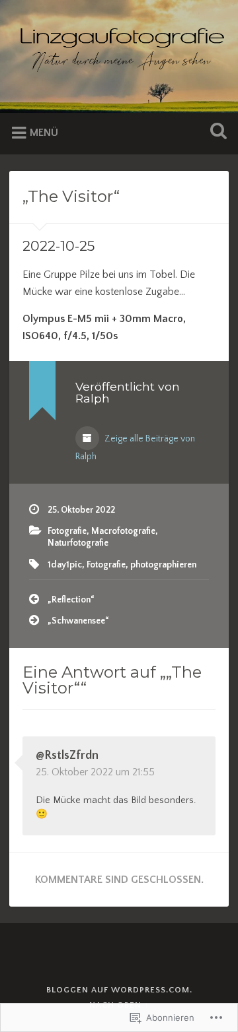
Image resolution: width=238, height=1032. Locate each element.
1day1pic (65, 565)
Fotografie (67, 531)
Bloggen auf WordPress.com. (119, 989)
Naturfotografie (78, 543)
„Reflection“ (71, 600)
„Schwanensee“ (78, 621)
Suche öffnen (215, 132)
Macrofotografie (123, 531)
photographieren (163, 565)
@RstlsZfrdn (67, 755)
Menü (44, 133)
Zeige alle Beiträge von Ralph (135, 448)
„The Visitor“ (71, 196)
